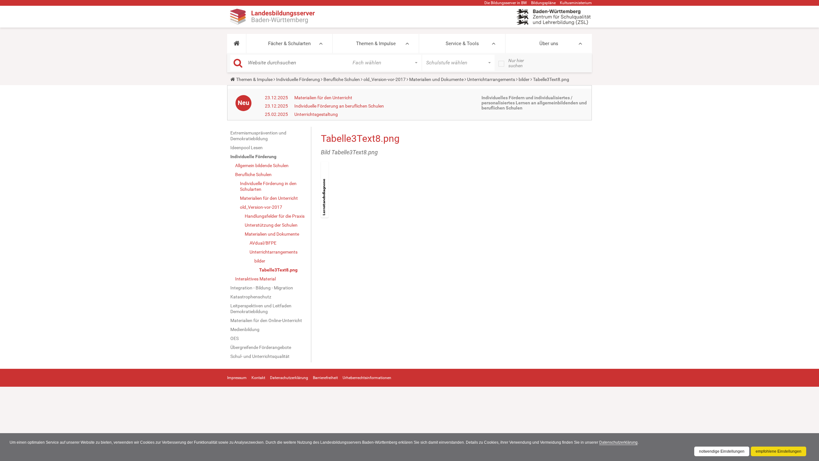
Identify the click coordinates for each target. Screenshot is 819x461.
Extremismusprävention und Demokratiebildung (258, 135)
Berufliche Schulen (341, 79)
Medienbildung (244, 329)
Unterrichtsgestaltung (316, 114)
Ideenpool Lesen (246, 147)
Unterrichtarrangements (491, 79)
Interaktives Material (255, 278)
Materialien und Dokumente (436, 79)
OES (234, 338)
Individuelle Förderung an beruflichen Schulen (339, 106)
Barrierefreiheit (325, 378)
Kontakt (258, 378)
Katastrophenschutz (250, 296)
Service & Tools (462, 43)
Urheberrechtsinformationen (367, 378)
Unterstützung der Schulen (271, 225)
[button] (237, 43)
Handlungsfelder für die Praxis (275, 216)
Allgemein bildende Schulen (262, 165)
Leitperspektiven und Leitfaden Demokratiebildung (260, 308)
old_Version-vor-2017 (384, 79)
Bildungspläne (543, 3)
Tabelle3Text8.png (278, 269)
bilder (524, 79)
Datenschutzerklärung (618, 442)
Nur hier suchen (516, 63)
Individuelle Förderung (298, 79)
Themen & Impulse (376, 43)
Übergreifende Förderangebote (260, 347)
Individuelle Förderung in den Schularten (268, 186)
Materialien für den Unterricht (323, 97)
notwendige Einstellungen (721, 451)
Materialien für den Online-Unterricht (266, 320)
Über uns (548, 43)
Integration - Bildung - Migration (261, 287)
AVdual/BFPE (263, 243)
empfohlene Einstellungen (778, 451)
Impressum (237, 378)
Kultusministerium (576, 3)
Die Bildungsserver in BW (505, 3)
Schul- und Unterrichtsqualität (260, 356)
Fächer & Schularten (289, 43)
